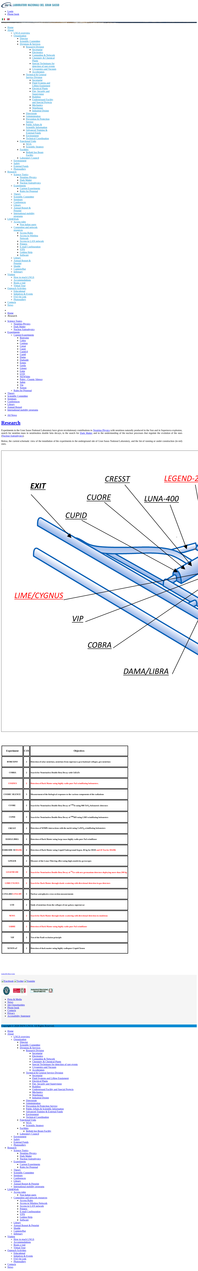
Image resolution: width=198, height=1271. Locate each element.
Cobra (23, 340)
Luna (22, 371)
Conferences (13, 401)
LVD (22, 374)
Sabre (22, 382)
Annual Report (14, 407)
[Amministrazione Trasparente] (41, 990)
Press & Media (14, 999)
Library (11, 404)
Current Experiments (24, 335)
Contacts (11, 1010)
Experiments (13, 332)
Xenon (23, 387)
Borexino (24, 337)
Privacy (11, 1013)
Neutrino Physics (22, 324)
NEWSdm (25, 376)
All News (12, 415)
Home (10, 313)
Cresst (23, 346)
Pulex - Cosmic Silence (31, 379)
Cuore (23, 349)
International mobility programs (22, 410)
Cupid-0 (24, 351)
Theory (11, 393)
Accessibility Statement (18, 1016)
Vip (21, 385)
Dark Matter (20, 326)
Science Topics (14, 321)
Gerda (23, 365)
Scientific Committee (17, 396)
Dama (23, 357)
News (10, 1002)
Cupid (23, 354)
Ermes (23, 362)
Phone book (13, 14)
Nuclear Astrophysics (24, 329)
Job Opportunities (16, 1005)
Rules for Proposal (23, 390)
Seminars (11, 398)
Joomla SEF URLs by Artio (8, 974)
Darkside (24, 360)
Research (10, 422)
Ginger (23, 368)
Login (10, 11)
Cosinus (24, 343)
